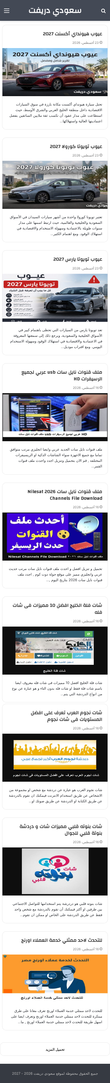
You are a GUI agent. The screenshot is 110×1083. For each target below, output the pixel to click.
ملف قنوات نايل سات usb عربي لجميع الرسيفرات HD (62, 375)
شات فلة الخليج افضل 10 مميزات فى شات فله (57, 608)
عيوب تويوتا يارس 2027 (77, 259)
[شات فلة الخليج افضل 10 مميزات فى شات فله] (55, 651)
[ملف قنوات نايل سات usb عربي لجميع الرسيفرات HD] (55, 417)
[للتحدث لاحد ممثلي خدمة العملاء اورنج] (55, 979)
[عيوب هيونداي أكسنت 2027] (55, 72)
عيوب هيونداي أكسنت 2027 (72, 33)
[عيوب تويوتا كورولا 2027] (55, 185)
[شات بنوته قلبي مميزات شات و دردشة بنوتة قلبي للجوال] (55, 871)
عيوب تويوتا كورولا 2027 (76, 146)
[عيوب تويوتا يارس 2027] (55, 298)
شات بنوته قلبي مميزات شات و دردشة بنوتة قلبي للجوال (60, 830)
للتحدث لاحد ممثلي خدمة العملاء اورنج (61, 940)
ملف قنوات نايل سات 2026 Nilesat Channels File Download (65, 495)
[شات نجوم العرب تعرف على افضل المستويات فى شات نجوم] (55, 758)
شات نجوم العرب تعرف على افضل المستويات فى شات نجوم (66, 716)
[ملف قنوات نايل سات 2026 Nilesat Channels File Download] (55, 537)
